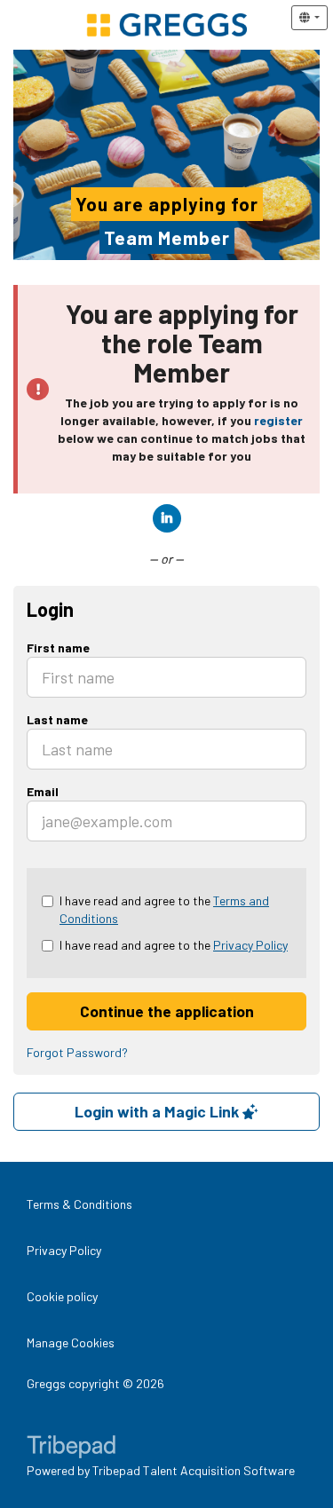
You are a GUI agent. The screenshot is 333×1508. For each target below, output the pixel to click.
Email (43, 791)
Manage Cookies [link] (71, 1342)
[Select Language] (309, 17)
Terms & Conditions (79, 1204)
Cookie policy (62, 1296)
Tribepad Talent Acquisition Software (193, 1470)
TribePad (71, 1448)
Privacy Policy (250, 944)
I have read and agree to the (164, 909)
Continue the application (167, 1011)
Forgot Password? (77, 1052)
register (278, 420)
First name (58, 647)
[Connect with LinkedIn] (167, 518)
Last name (57, 719)
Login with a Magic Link (158, 1111)
